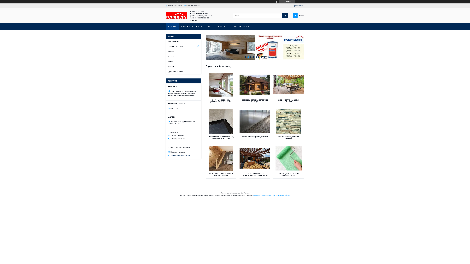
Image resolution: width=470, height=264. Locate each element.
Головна (172, 26)
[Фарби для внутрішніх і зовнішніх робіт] (288, 158)
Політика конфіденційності (281, 195)
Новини (171, 51)
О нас (208, 26)
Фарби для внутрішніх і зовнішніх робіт (288, 174)
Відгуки (171, 66)
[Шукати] (285, 15)
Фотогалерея (173, 41)
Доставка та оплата (239, 26)
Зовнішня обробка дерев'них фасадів (255, 101)
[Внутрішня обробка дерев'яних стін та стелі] (221, 85)
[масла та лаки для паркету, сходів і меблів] (221, 158)
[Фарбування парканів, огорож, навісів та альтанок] (255, 158)
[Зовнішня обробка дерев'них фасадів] (255, 85)
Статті (171, 56)
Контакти (220, 26)
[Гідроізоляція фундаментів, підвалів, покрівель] (221, 121)
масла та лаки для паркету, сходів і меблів (221, 174)
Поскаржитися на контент (262, 195)
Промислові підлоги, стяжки (255, 137)
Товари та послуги (190, 26)
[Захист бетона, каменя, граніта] (288, 121)
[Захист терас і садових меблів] (288, 85)
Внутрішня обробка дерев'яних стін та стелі (221, 101)
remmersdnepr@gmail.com (180, 155)
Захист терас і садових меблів (288, 101)
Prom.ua (246, 193)
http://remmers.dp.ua (177, 152)
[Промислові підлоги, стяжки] (255, 121)
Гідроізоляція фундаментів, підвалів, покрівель (221, 137)
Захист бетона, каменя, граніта (288, 137)
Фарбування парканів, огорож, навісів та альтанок (255, 174)
